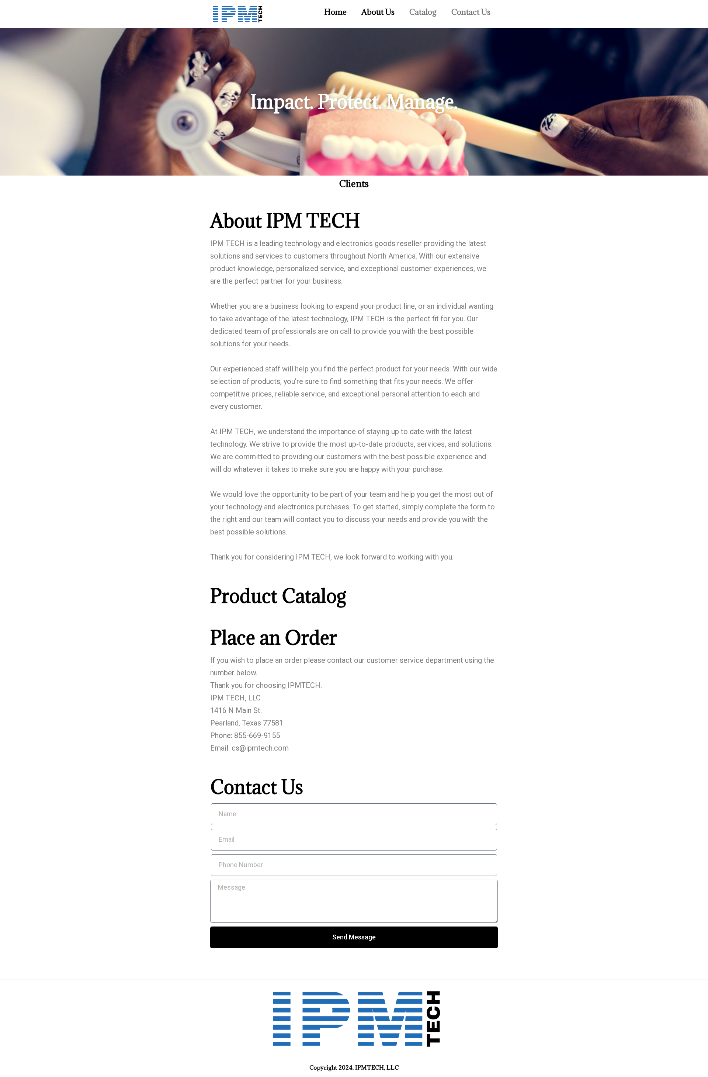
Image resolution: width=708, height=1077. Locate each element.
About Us (378, 12)
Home (335, 12)
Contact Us (470, 12)
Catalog (423, 12)
